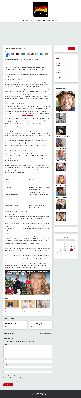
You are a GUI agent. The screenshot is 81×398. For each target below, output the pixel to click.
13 (66, 246)
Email (5, 364)
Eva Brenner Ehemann (10, 308)
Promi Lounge (41, 189)
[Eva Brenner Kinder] (28, 304)
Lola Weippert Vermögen (62, 160)
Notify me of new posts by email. (12, 381)
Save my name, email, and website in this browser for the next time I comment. (22, 375)
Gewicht (59, 72)
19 (63, 248)
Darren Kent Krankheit (61, 222)
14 (68, 246)
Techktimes (30, 115)
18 (60, 248)
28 (68, 250)
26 (63, 250)
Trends (59, 77)
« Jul (65, 256)
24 (57, 250)
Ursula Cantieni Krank (61, 148)
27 (66, 250)
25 (60, 250)
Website (5, 370)
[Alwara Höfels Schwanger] (43, 304)
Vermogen (60, 79)
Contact (32, 20)
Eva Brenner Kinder (24, 308)
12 (63, 246)
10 (57, 246)
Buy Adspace (26, 20)
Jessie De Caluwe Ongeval (62, 197)
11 (60, 246)
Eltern (59, 65)
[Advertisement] (40, 32)
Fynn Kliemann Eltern (61, 173)
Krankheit (60, 75)
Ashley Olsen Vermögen (61, 185)
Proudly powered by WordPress (31, 394)
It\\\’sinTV (24, 115)
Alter (59, 63)
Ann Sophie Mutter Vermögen (63, 136)
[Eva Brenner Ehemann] (12, 304)
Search (71, 48)
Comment (6, 344)
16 (74, 246)
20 (66, 248)
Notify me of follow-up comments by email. (14, 377)
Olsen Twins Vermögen (61, 209)
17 (57, 248)
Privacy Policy (55, 20)
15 (71, 246)
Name (5, 359)
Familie (59, 68)
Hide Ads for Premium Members (43, 20)
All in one (60, 61)
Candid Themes (53, 394)
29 (71, 250)
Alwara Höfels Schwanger (41, 308)
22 (71, 248)
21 (68, 248)
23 (74, 248)
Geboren (59, 70)
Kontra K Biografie (37, 324)
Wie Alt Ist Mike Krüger (12, 324)
